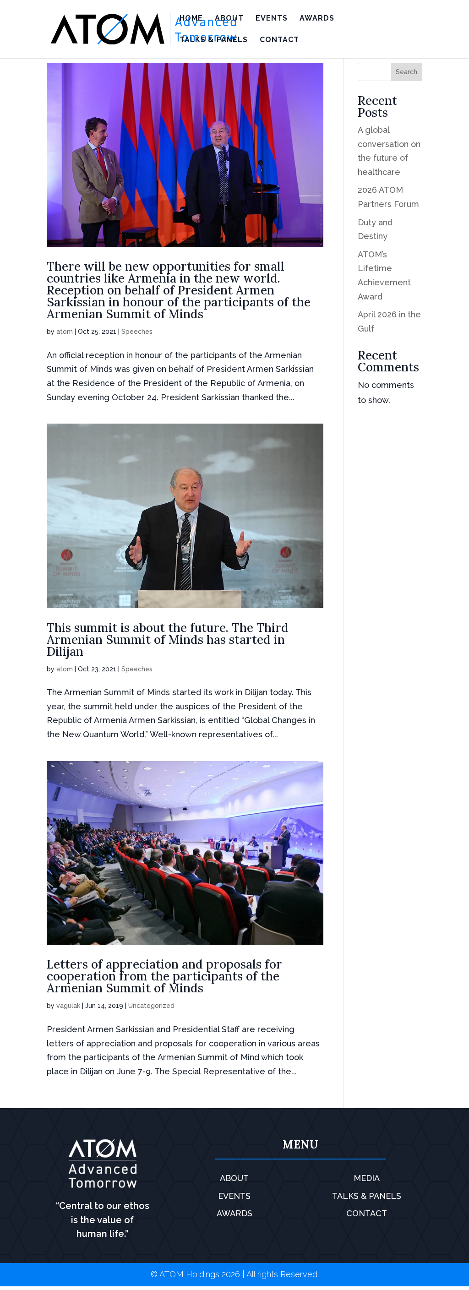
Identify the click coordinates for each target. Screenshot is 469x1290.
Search (406, 72)
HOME (191, 18)
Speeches (137, 331)
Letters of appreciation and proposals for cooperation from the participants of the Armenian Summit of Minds (164, 976)
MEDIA (367, 1178)
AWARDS (317, 18)
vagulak (68, 1005)
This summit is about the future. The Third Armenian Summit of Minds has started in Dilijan (168, 639)
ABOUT (229, 18)
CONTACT (279, 40)
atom (64, 331)
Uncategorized (151, 1005)
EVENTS (272, 18)
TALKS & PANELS (214, 40)
